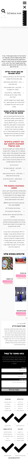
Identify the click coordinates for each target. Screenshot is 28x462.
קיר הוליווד (23, 273)
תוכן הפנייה (23, 379)
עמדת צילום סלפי (21, 311)
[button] (25, 5)
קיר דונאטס (9, 279)
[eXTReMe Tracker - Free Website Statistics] (25, 366)
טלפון (25, 374)
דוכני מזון (22, 21)
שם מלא (24, 368)
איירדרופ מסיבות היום (14, 458)
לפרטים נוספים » (21, 278)
